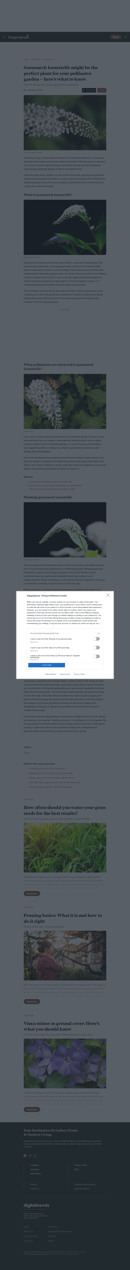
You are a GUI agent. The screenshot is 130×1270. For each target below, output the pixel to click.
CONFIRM (46, 665)
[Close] (109, 596)
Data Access (65, 674)
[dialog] (65, 635)
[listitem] (65, 633)
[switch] (96, 639)
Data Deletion (50, 674)
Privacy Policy (79, 674)
